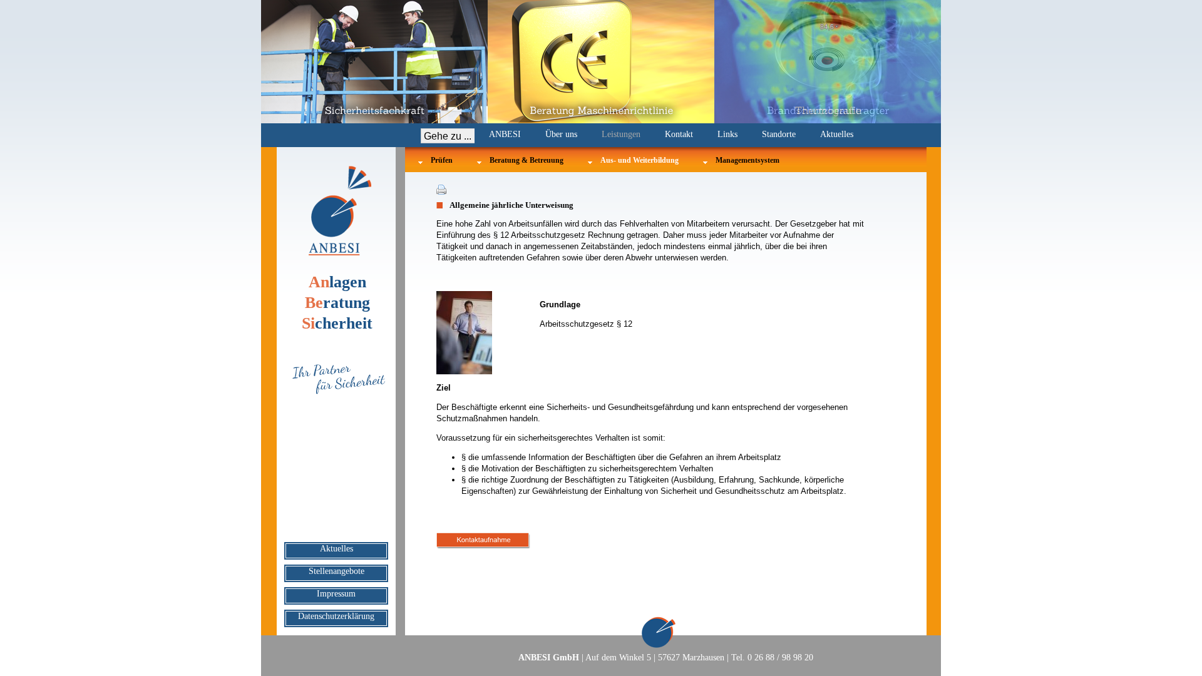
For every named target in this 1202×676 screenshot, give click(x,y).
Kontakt (679, 134)
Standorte (779, 134)
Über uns (561, 134)
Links (727, 134)
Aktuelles (836, 134)
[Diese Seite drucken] (441, 192)
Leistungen (621, 134)
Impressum (336, 593)
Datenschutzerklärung (336, 616)
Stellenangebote (336, 571)
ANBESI (505, 134)
